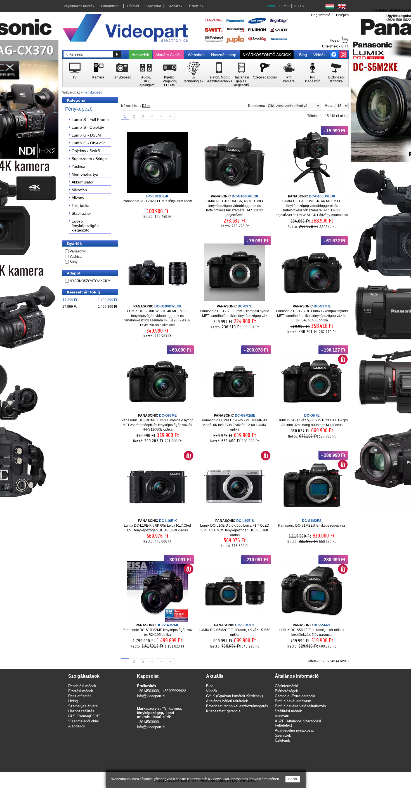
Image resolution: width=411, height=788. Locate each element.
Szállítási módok (288, 711)
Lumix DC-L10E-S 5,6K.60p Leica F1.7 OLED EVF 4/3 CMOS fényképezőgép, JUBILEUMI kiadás (234, 528)
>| (170, 116)
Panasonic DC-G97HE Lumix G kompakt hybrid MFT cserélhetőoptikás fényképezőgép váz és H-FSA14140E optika (312, 313)
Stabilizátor (81, 213)
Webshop (196, 54)
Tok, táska (80, 205)
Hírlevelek (140, 54)
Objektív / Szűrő (86, 151)
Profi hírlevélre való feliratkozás (300, 706)
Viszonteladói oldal (83, 721)
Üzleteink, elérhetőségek (392, 10)
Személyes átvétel (83, 706)
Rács (146, 106)
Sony (73, 262)
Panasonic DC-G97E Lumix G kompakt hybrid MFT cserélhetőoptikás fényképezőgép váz (234, 311)
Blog (303, 54)
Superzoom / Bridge (89, 158)
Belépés (342, 15)
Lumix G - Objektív (88, 143)
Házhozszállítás (81, 711)
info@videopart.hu (151, 696)
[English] (341, 6)
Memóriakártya (85, 174)
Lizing (73, 701)
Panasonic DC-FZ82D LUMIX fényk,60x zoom (157, 198)
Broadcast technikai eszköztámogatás (237, 706)
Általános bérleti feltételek (227, 701)
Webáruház (71, 92)
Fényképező (93, 92)
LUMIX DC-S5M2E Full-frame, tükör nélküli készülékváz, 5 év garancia (311, 630)
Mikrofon (79, 190)
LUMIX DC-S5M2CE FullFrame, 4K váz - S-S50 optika (234, 630)
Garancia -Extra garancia (295, 696)
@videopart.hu (154, 727)
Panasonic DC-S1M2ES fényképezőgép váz (311, 523)
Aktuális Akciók (168, 54)
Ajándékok (76, 726)
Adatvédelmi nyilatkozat (294, 730)
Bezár (292, 779)
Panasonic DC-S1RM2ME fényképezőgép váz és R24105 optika (157, 630)
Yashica (78, 166)
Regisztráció (320, 15)
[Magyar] (329, 6)
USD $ (299, 6)
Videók (319, 54)
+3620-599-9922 (398, 20)
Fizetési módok (80, 691)
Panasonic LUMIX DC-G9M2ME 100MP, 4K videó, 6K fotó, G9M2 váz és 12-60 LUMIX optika (235, 422)
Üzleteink (196, 6)
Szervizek (174, 6)
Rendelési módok (82, 686)
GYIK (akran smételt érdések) (234, 696)
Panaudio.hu (111, 6)
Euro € (284, 6)
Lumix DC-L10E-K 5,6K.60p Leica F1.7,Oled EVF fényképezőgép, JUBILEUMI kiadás (157, 525)
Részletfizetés (79, 696)
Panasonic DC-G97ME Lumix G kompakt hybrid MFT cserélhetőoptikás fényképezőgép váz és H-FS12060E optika (157, 422)
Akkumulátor (83, 182)
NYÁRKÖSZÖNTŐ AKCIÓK (267, 54)
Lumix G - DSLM (86, 135)
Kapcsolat (153, 6)
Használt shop (223, 54)
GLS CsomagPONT (84, 716)
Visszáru (282, 716)
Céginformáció (286, 686)
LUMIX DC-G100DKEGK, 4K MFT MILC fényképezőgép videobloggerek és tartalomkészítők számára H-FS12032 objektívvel (234, 205)
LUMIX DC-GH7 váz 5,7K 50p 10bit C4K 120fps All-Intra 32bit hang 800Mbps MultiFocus (312, 420)
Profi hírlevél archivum (293, 701)
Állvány (78, 197)
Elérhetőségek (286, 691)
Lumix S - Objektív (88, 127)
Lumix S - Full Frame (90, 119)
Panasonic (78, 251)
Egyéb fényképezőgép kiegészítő (85, 225)
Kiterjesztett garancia (223, 711)
